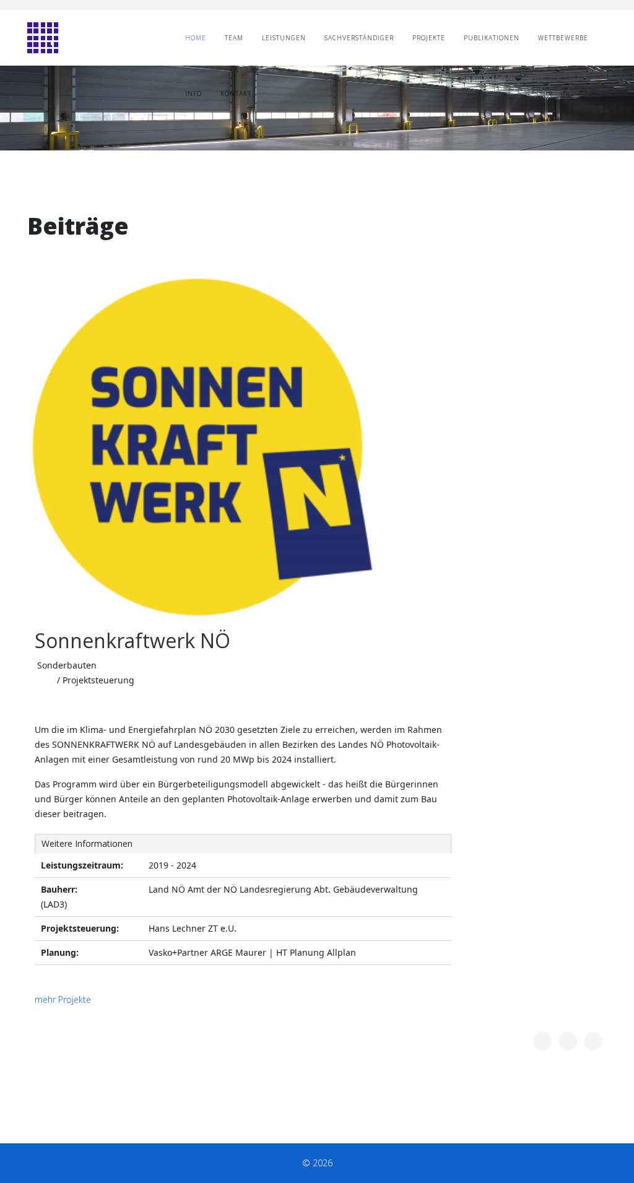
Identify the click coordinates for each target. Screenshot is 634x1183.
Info (193, 93)
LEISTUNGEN (284, 37)
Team (234, 37)
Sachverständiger (359, 37)
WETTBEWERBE (563, 37)
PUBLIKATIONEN (491, 37)
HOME (195, 37)
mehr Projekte (63, 999)
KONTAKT (235, 93)
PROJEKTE (428, 37)
